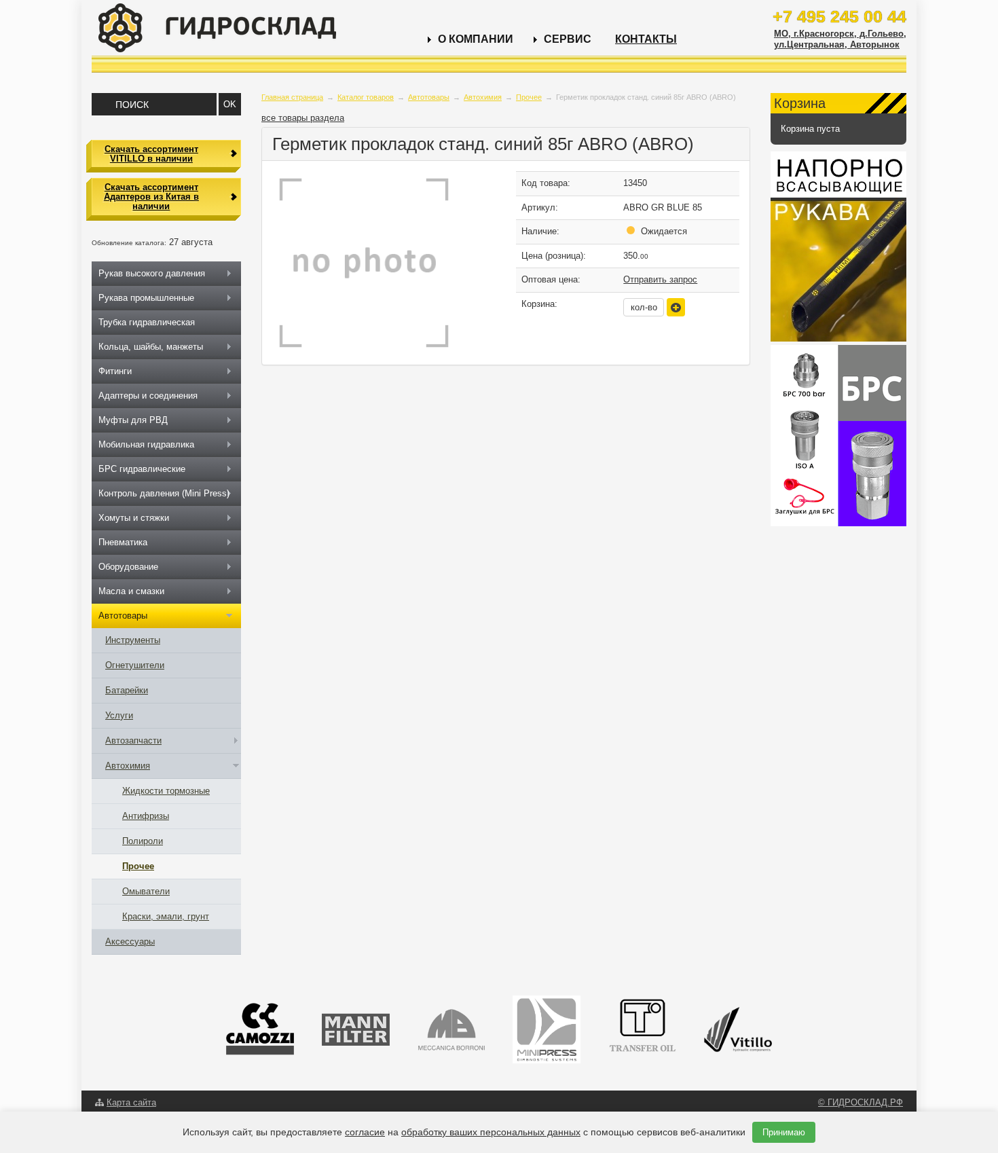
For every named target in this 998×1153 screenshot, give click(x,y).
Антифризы (145, 816)
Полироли (142, 841)
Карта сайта (131, 1102)
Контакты (646, 39)
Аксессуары (130, 941)
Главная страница (292, 97)
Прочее (529, 97)
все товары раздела (302, 118)
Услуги (119, 715)
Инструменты (132, 640)
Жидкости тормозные (166, 791)
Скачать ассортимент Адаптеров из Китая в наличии (151, 197)
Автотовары (428, 97)
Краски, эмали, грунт (165, 916)
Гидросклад (217, 27)
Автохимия (483, 97)
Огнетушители (134, 665)
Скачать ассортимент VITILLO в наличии (151, 154)
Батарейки (126, 690)
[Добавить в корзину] (676, 307)
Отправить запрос (660, 279)
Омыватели (146, 891)
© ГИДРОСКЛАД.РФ (860, 1102)
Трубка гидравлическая (146, 322)
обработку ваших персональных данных (490, 1132)
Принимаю (783, 1132)
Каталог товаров (365, 97)
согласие (365, 1132)
